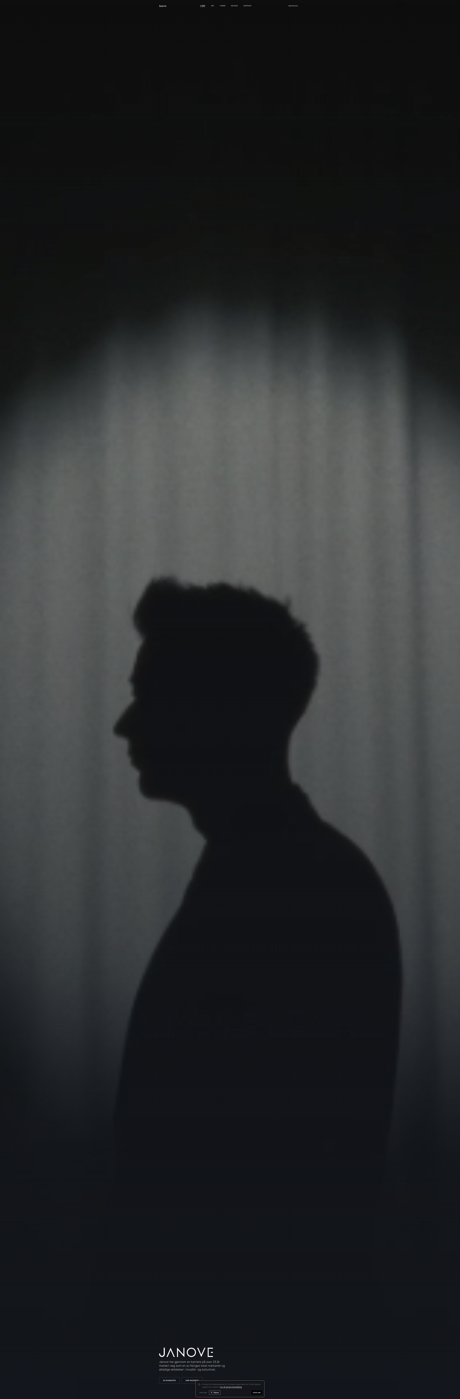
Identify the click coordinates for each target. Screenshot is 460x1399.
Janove (162, 6)
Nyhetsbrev (293, 6)
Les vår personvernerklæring (231, 1387)
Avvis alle (203, 1392)
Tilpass (216, 1392)
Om (212, 6)
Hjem (202, 6)
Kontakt (248, 6)
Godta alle (257, 1392)
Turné (222, 6)
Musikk (234, 6)
